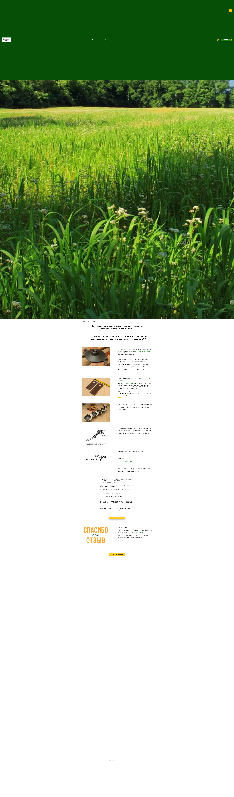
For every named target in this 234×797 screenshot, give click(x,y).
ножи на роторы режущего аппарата (143, 351)
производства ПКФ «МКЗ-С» (126, 349)
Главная (94, 39)
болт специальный (127, 461)
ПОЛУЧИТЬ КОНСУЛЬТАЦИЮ (115, 485)
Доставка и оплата (124, 39)
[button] (226, 40)
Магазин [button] (100, 39)
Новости (140, 39)
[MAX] (218, 40)
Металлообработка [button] (110, 39)
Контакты (133, 39)
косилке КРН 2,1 (130, 383)
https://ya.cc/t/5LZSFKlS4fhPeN (138, 532)
